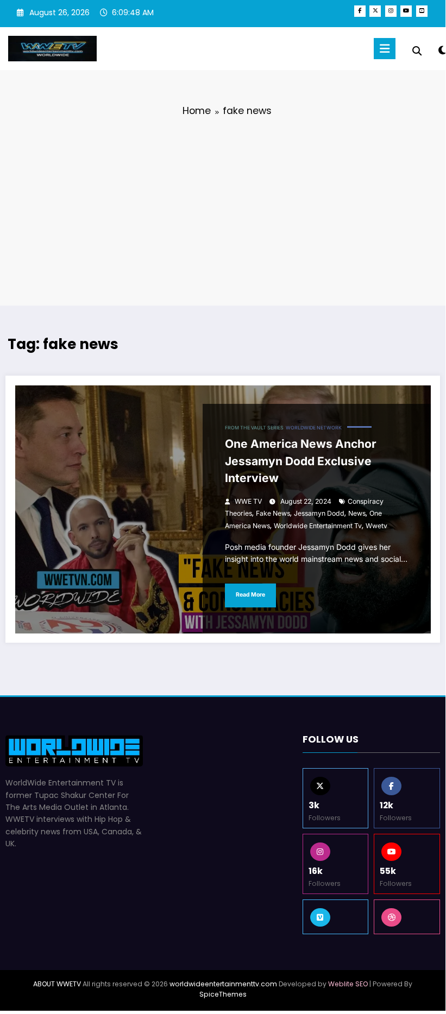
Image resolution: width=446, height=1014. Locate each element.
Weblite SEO (348, 983)
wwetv (376, 526)
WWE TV (248, 501)
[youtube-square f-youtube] (422, 11)
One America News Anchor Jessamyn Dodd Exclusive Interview (300, 461)
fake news (273, 513)
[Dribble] (407, 916)
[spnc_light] (441, 50)
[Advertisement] (222, 209)
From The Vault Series (254, 427)
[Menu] (384, 48)
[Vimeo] (336, 916)
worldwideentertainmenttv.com (223, 983)
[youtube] (406, 11)
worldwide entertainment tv (318, 526)
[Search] (417, 51)
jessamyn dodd (319, 513)
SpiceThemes (223, 994)
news (357, 513)
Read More (250, 594)
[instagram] (391, 11)
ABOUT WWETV (57, 983)
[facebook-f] (360, 11)
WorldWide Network (314, 427)
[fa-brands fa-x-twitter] (375, 11)
